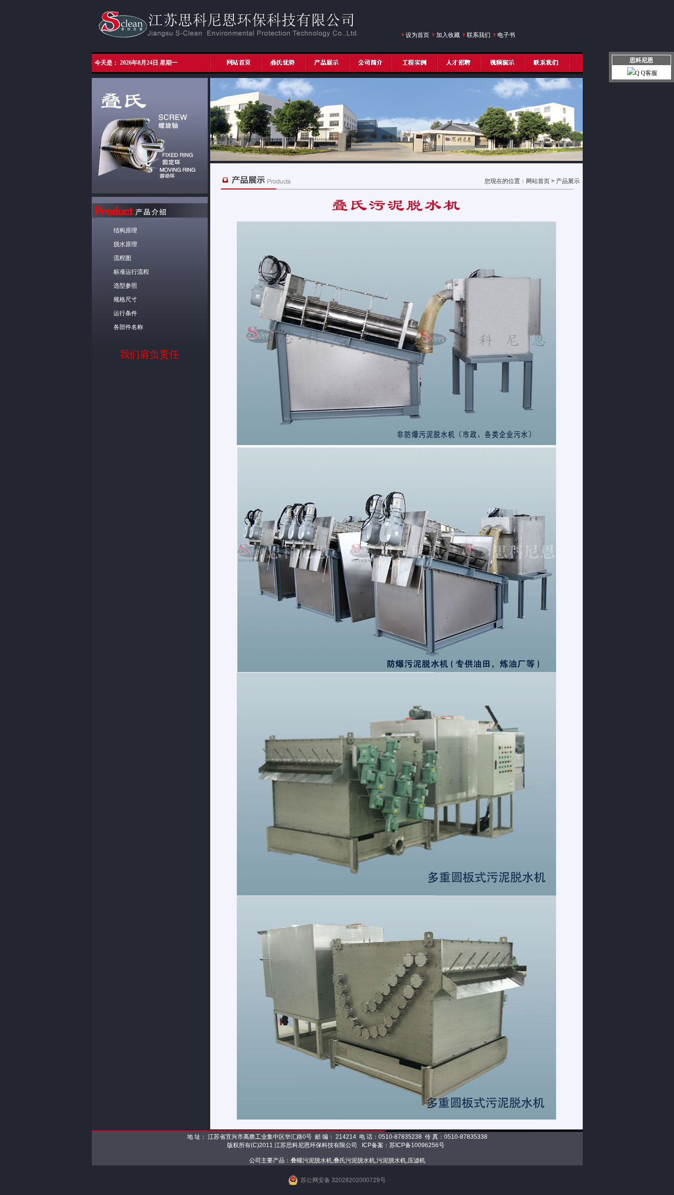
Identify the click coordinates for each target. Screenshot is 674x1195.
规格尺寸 (125, 299)
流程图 (122, 258)
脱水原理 (125, 244)
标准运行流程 (131, 271)
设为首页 (417, 35)
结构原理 (125, 230)
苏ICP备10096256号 (417, 1145)
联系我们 (478, 35)
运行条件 (125, 313)
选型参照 (125, 285)
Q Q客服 (646, 73)
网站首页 (538, 181)
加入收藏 (448, 35)
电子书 (506, 35)
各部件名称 (128, 327)
